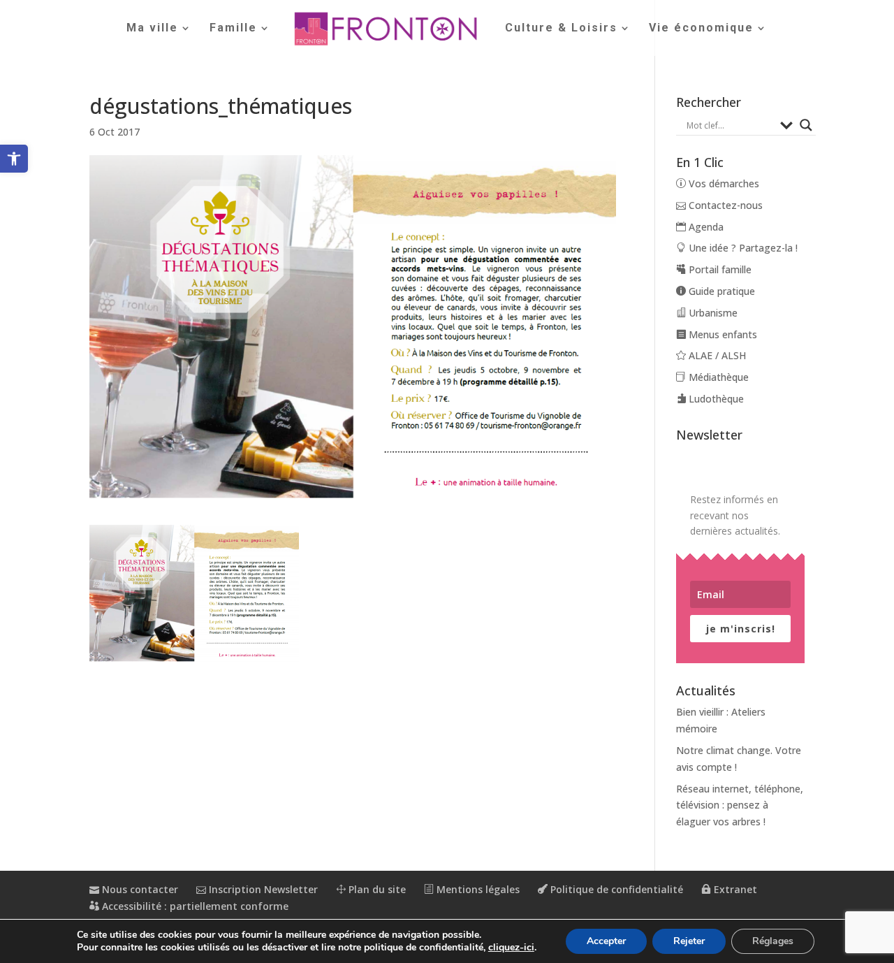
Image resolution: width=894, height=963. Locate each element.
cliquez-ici (511, 947)
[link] (14, 159)
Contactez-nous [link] (724, 205)
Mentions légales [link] (477, 889)
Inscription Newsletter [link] (262, 889)
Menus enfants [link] (721, 334)
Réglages (772, 941)
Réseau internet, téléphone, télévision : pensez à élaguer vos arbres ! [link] (739, 805)
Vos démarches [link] (722, 183)
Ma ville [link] (152, 28)
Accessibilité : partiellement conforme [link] (193, 906)
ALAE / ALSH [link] (716, 355)
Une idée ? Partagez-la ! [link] (742, 247)
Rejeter (689, 941)
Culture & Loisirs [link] (561, 28)
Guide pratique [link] (720, 291)
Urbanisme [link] (712, 312)
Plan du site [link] (376, 889)
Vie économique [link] (701, 28)
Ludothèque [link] (715, 398)
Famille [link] (233, 28)
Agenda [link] (705, 226)
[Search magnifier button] (806, 125)
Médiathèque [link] (717, 377)
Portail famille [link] (719, 269)
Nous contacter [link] (138, 889)
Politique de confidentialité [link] (615, 889)
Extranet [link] (734, 889)
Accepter (606, 941)
